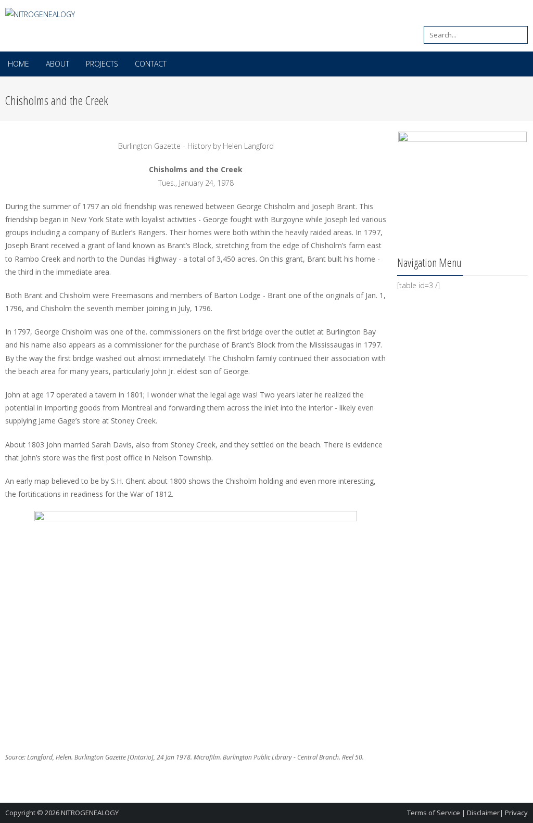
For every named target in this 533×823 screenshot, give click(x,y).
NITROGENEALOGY (90, 812)
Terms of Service (433, 812)
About (57, 64)
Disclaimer (483, 812)
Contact (151, 64)
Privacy (516, 812)
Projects (102, 64)
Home (18, 64)
